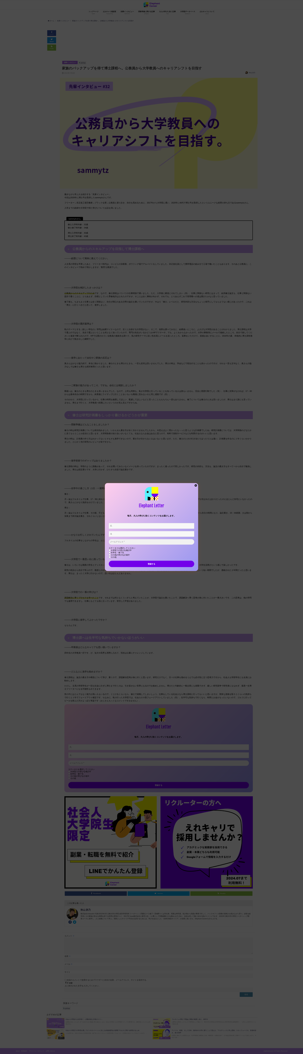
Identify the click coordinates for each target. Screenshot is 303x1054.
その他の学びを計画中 (120, 555)
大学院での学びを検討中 (121, 550)
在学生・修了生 (117, 553)
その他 (113, 557)
